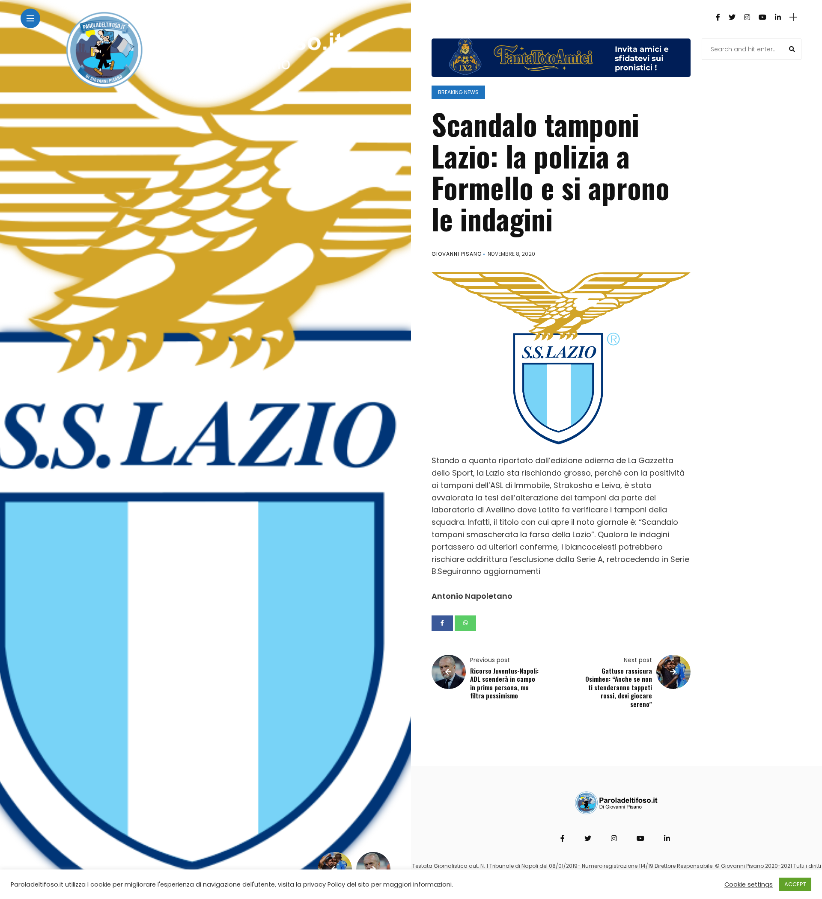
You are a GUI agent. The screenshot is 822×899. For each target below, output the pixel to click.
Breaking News (458, 92)
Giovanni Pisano (457, 253)
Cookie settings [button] (748, 884)
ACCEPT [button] (795, 884)
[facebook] (442, 623)
